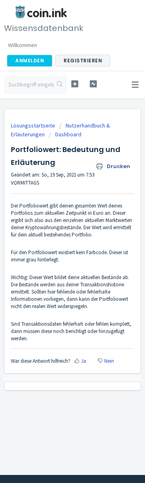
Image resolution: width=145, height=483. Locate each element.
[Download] (57, 237)
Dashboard (68, 134)
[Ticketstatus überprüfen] (93, 84)
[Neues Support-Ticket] (75, 84)
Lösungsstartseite (33, 125)
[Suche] (60, 85)
